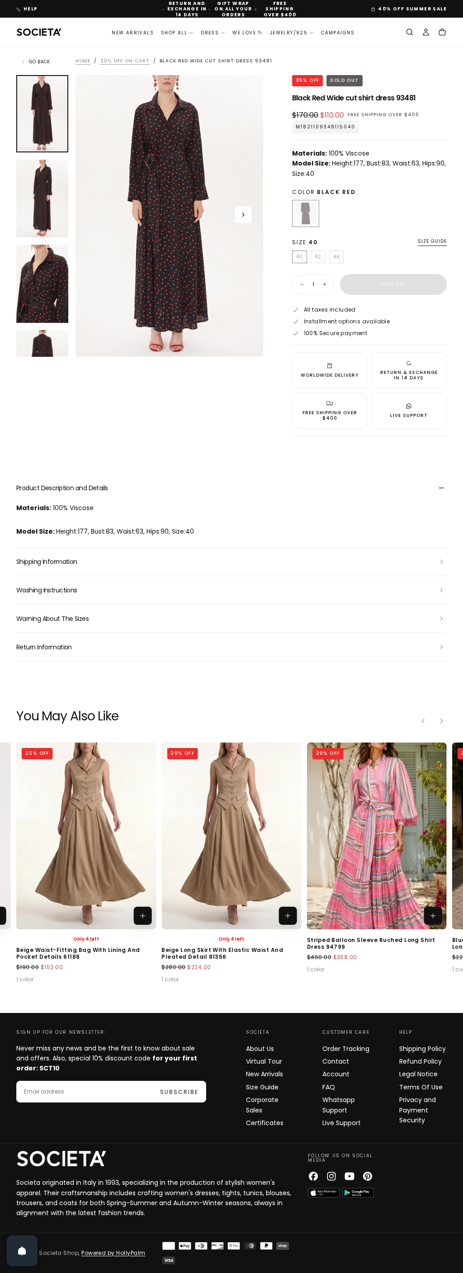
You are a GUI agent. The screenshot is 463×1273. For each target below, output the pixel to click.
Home (83, 60)
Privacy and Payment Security (417, 1110)
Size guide (432, 242)
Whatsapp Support (338, 1104)
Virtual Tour (264, 1061)
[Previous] (423, 720)
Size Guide (262, 1087)
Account (336, 1074)
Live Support (341, 1122)
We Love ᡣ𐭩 (247, 32)
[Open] (22, 1250)
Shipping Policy (422, 1048)
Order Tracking (345, 1048)
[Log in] (425, 33)
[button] (409, 33)
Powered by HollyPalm (113, 1253)
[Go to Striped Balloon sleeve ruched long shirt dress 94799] (377, 836)
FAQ (328, 1087)
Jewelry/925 (288, 32)
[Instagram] (331, 1176)
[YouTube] (349, 1176)
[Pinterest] (367, 1176)
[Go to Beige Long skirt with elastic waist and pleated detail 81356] (231, 836)
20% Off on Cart (125, 60)
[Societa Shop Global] (61, 1158)
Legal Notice (418, 1074)
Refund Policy (420, 1061)
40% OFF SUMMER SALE (412, 8)
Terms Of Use (421, 1087)
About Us (260, 1048)
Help (31, 8)
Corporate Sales (262, 1104)
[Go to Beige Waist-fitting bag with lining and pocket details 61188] (86, 836)
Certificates (264, 1122)
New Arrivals (133, 32)
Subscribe (179, 1092)
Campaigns (338, 32)
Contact (335, 1061)
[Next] (441, 720)
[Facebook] (313, 1176)
